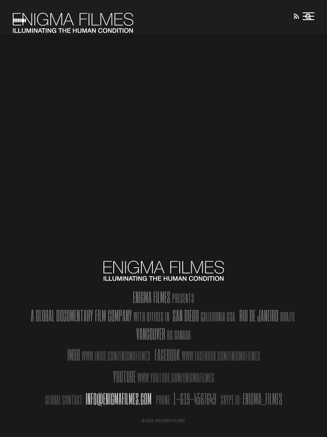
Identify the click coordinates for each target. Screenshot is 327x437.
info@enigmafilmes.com (119, 399)
